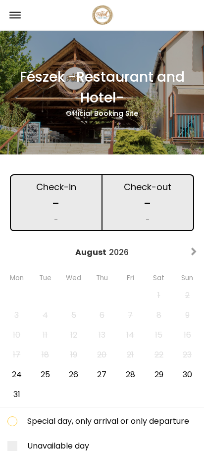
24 (17, 374)
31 (16, 394)
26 (73, 374)
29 (158, 374)
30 (187, 374)
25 (45, 374)
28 (130, 374)
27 (101, 374)
